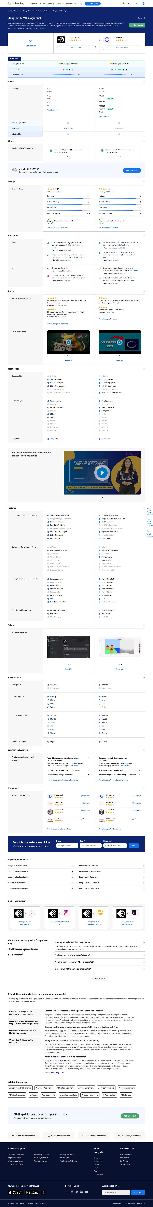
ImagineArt (120, 37)
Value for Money (53, 202)
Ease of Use (51, 208)
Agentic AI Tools (48, 1095)
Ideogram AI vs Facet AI (59, 922)
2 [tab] (69, 156)
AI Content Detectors (65, 1088)
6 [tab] (72, 355)
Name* (58, 841)
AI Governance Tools (90, 1095)
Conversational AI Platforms (20, 1088)
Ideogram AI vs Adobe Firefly (90, 871)
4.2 (88, 196)
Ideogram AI (74, 37)
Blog (80, 3)
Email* (82, 841)
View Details (52, 110)
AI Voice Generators (106, 1088)
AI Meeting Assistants (68, 1095)
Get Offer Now (132, 170)
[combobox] (107, 845)
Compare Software (44, 11)
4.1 (88, 202)
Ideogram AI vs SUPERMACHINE (92, 923)
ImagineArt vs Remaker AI (88, 877)
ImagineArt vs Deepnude (17, 883)
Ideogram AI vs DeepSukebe (18, 877)
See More (99, 978)
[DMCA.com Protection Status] (43, 1194)
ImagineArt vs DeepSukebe (89, 888)
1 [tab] (68, 156)
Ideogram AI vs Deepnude (88, 866)
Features (50, 196)
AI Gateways (126, 1095)
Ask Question (71, 3)
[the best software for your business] (16, 4)
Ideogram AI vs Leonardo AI (18, 871)
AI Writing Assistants (44, 1088)
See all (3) (68, 669)
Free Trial (69, 128)
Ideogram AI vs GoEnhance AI (127, 923)
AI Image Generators (28, 11)
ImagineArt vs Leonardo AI (89, 883)
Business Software (13, 11)
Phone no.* (107, 841)
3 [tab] (68, 355)
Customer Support (53, 213)
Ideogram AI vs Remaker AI (18, 866)
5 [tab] (71, 355)
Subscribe (137, 1192)
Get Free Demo (76, 48)
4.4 (140, 196)
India (127, 3)
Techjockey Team (57, 1073)
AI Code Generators (86, 1088)
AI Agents (33, 1095)
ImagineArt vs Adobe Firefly (18, 888)
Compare (60, 3)
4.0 (88, 213)
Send (134, 845)
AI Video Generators (17, 1095)
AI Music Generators (127, 1088)
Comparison (138, 25)
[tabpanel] (68, 151)
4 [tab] (69, 355)
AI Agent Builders (109, 1095)
